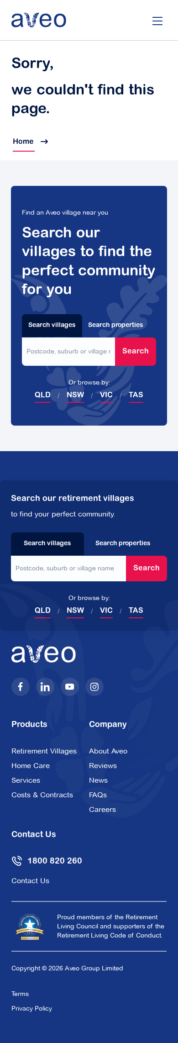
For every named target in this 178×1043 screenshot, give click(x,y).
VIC (106, 395)
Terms (20, 994)
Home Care (30, 765)
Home (23, 142)
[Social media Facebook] (20, 687)
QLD (43, 395)
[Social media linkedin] (45, 687)
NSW (75, 395)
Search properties (115, 325)
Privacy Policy (31, 1008)
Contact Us (30, 880)
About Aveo (108, 751)
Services (25, 780)
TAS (136, 395)
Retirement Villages (44, 751)
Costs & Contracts (42, 794)
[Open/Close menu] (157, 20)
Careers (102, 809)
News (98, 780)
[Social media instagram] (94, 687)
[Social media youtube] (70, 687)
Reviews (103, 765)
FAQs (98, 794)
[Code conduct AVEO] (29, 926)
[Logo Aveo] (38, 20)
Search (135, 351)
